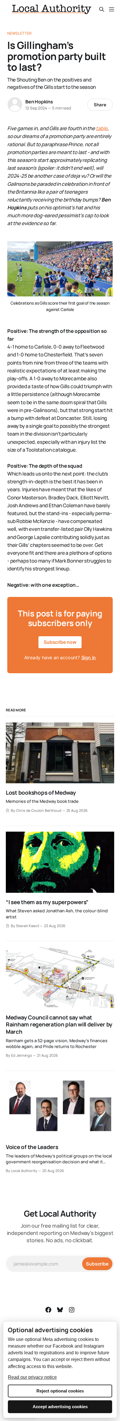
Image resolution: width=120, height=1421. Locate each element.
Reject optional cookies (60, 1390)
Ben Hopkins (39, 101)
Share (100, 105)
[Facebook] (48, 1310)
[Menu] (111, 9)
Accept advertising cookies (60, 1406)
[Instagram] (72, 1310)
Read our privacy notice (32, 1377)
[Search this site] (101, 9)
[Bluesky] (60, 1310)
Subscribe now (60, 642)
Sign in (88, 657)
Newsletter (19, 33)
